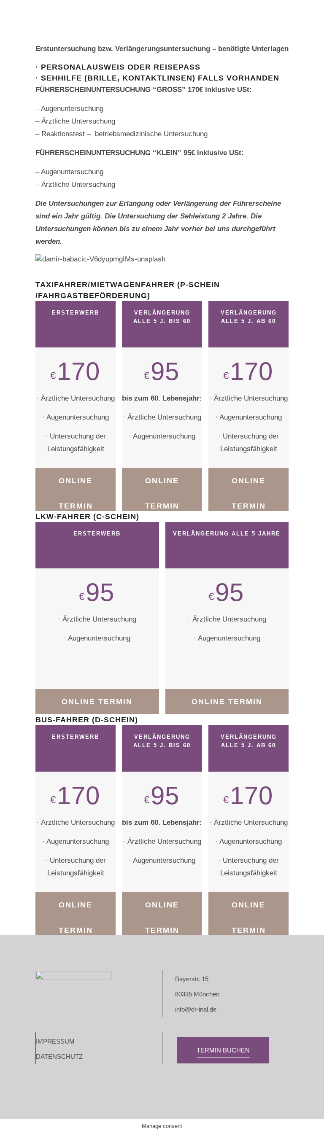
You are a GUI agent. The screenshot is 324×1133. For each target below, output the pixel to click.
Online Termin (249, 484)
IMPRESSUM (55, 1041)
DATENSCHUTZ (59, 1056)
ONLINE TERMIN (76, 484)
